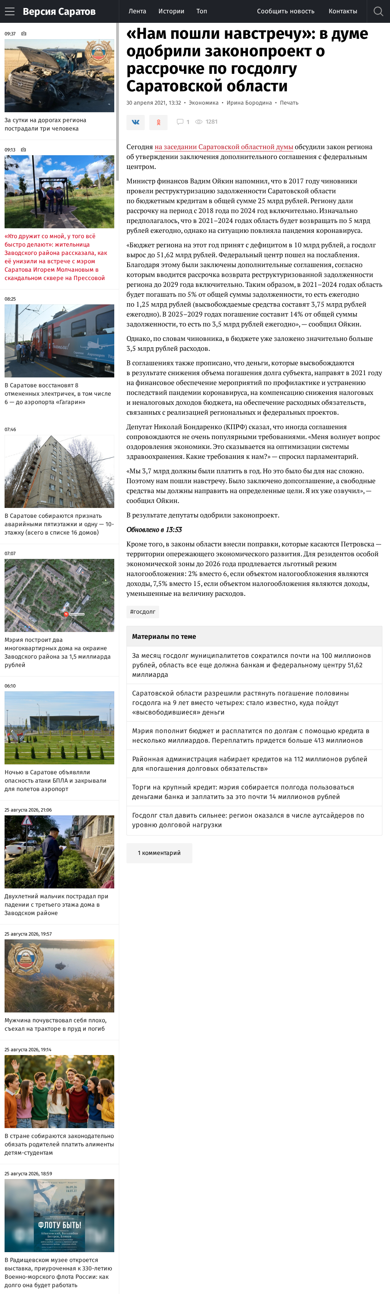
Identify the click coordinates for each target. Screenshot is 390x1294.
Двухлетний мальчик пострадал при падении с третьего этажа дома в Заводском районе (57, 905)
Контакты (343, 11)
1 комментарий (159, 852)
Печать (289, 102)
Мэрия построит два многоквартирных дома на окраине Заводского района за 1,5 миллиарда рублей (58, 652)
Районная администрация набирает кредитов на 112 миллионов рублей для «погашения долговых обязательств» (250, 764)
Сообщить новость (286, 11)
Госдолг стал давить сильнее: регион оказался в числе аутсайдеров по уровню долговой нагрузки (248, 820)
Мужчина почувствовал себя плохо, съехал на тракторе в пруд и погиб (56, 1024)
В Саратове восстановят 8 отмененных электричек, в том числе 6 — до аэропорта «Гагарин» (58, 394)
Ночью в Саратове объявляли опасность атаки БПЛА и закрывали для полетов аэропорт (56, 781)
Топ (202, 11)
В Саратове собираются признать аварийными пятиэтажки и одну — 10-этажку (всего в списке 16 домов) (59, 524)
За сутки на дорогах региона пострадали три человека (45, 124)
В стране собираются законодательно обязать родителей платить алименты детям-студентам (59, 1144)
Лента (137, 11)
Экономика (204, 102)
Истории (171, 11)
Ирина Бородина (249, 102)
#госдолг (142, 611)
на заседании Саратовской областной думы (224, 146)
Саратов (59, 12)
